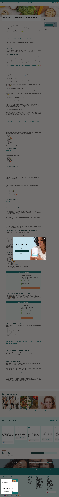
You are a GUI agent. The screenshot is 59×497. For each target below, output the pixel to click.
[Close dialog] (44, 238)
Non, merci (21, 253)
